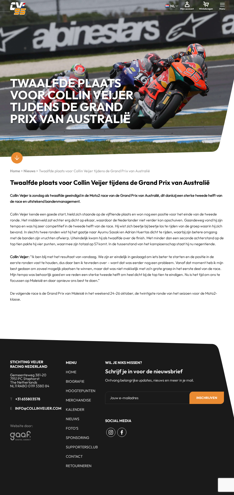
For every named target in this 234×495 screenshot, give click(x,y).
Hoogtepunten (80, 390)
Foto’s (72, 428)
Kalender (75, 409)
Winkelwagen (206, 8)
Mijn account (187, 8)
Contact (74, 456)
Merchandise (78, 400)
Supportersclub (82, 447)
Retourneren (78, 465)
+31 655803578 (27, 399)
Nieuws (29, 171)
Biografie (75, 381)
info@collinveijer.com (38, 408)
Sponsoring (77, 437)
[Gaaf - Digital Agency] (45, 435)
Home (15, 171)
